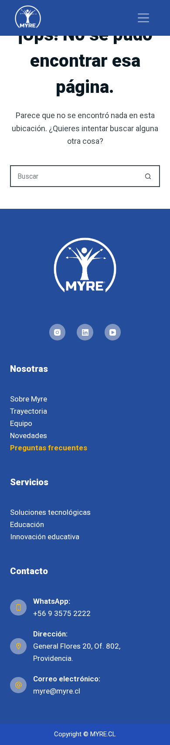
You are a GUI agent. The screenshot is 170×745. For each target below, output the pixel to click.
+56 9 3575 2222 (62, 613)
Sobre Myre (28, 399)
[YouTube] (113, 332)
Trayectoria (28, 411)
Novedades (28, 435)
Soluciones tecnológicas (50, 512)
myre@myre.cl (56, 691)
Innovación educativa (44, 536)
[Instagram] (57, 332)
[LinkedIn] (85, 332)
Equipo (21, 423)
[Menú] (143, 18)
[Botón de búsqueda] (148, 176)
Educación (27, 524)
